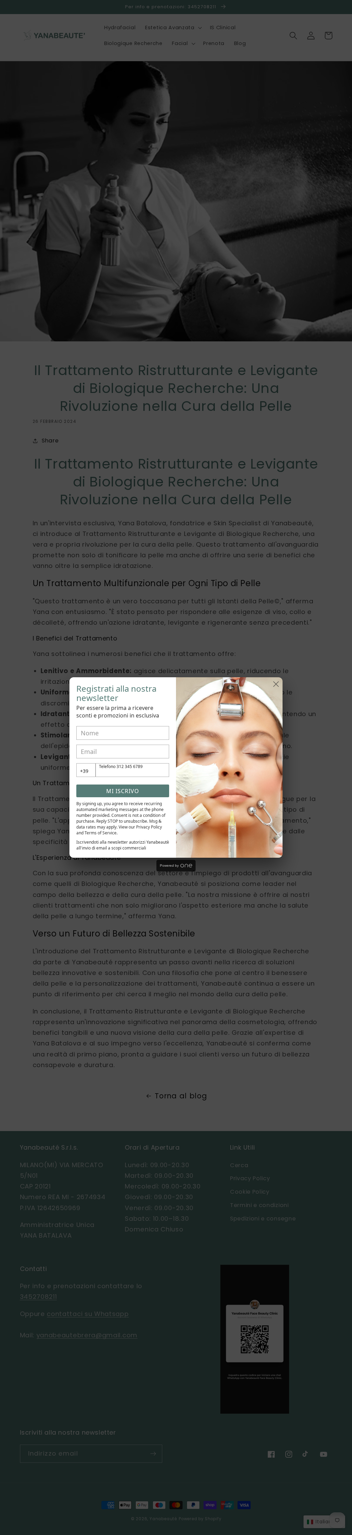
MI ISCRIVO (122, 791)
